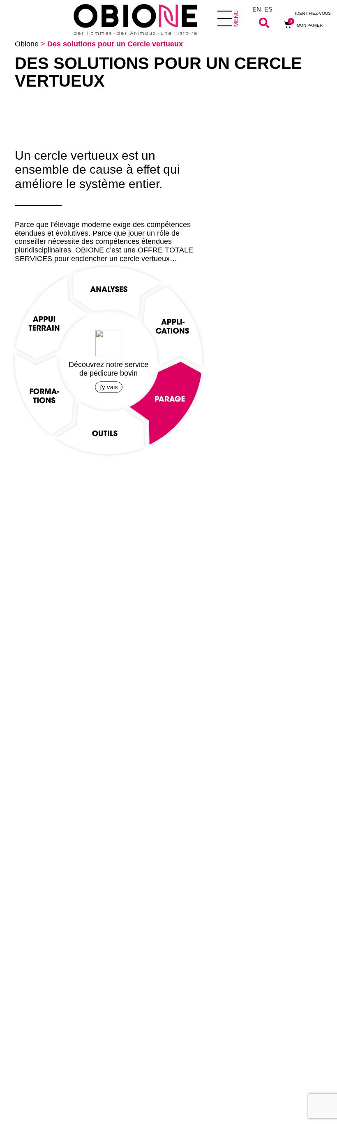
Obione (27, 44)
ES (268, 9)
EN (256, 9)
